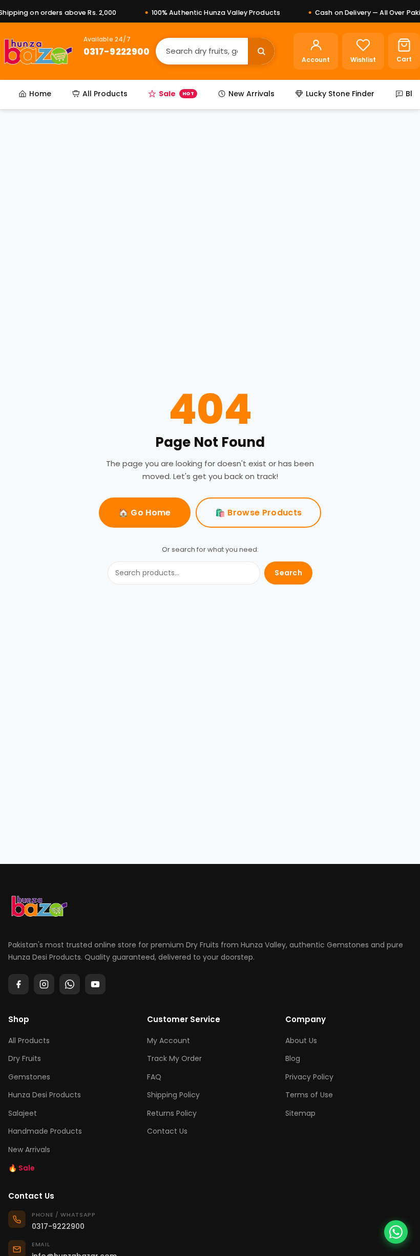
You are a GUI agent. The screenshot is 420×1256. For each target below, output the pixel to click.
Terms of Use (309, 1095)
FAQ (154, 1077)
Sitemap (300, 1113)
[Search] (261, 51)
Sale (176, 94)
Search (288, 573)
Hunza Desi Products (44, 1095)
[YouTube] (95, 984)
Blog (292, 1058)
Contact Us (167, 1131)
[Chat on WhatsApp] (396, 1232)
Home (40, 94)
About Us (301, 1040)
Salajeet (22, 1113)
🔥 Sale (21, 1168)
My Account (168, 1040)
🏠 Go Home (144, 512)
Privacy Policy (309, 1077)
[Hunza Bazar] (38, 51)
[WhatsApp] (69, 984)
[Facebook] (18, 984)
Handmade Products (45, 1131)
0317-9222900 (116, 52)
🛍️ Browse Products (258, 512)
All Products (105, 94)
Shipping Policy (173, 1095)
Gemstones (29, 1077)
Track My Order (174, 1058)
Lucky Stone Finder (340, 94)
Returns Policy (172, 1113)
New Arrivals (251, 94)
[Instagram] (44, 984)
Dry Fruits (24, 1058)
